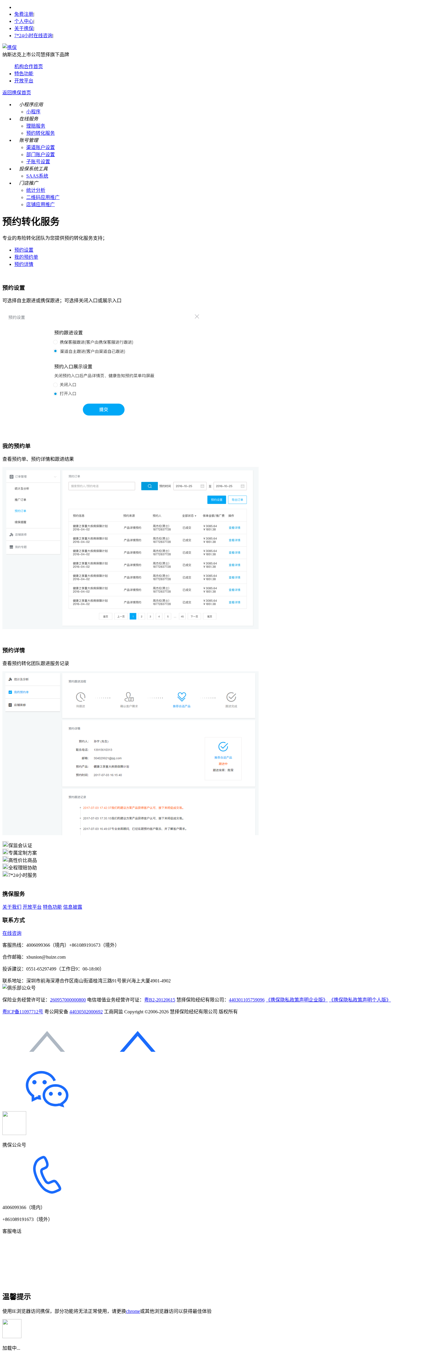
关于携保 (23, 28)
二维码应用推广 (43, 197)
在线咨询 (11, 933)
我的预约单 (26, 257)
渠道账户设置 (40, 147)
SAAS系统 (37, 175)
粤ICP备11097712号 (22, 1011)
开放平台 (23, 80)
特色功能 (23, 73)
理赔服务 (35, 125)
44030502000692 (86, 1011)
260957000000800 (68, 999)
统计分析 (35, 190)
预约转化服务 (40, 133)
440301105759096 (247, 999)
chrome (133, 1311)
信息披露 (72, 907)
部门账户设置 (40, 154)
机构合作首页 (28, 66)
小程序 (33, 111)
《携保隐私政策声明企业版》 (297, 999)
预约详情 (23, 264)
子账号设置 (38, 161)
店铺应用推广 (40, 204)
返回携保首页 (16, 92)
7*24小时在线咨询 (33, 35)
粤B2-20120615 (159, 999)
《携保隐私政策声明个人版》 (360, 999)
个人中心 (23, 21)
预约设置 (23, 250)
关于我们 (11, 907)
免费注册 (23, 14)
